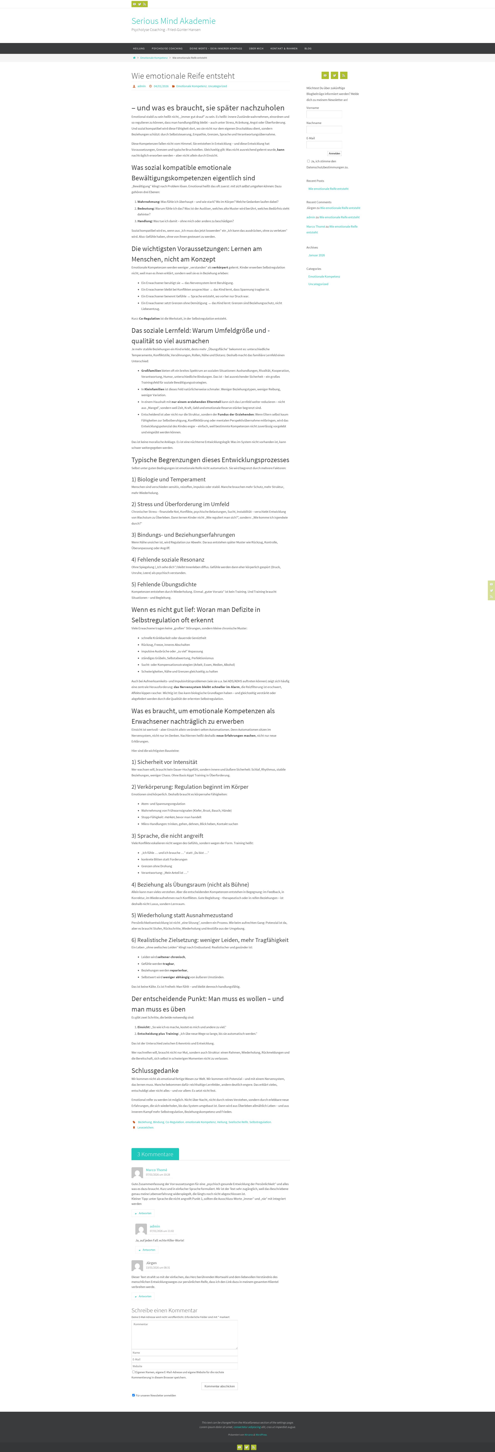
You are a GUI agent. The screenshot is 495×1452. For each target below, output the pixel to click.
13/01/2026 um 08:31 (158, 1267)
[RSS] (145, 4)
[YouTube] (134, 4)
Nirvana (248, 1434)
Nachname (313, 123)
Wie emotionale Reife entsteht (328, 189)
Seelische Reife (238, 1122)
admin (141, 86)
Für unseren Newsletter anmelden (156, 1395)
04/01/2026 (161, 86)
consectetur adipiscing (247, 1427)
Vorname (312, 108)
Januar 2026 (316, 255)
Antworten (145, 1213)
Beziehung (145, 1122)
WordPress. (261, 1434)
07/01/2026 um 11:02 (162, 1231)
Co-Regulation (175, 1122)
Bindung (158, 1122)
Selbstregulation (260, 1122)
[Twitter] (140, 4)
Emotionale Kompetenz (154, 57)
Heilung (222, 1122)
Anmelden (334, 153)
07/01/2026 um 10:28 (158, 1174)
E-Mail (310, 138)
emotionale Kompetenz (200, 1122)
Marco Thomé (156, 1170)
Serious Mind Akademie (173, 20)
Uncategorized (217, 86)
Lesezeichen (145, 1127)
